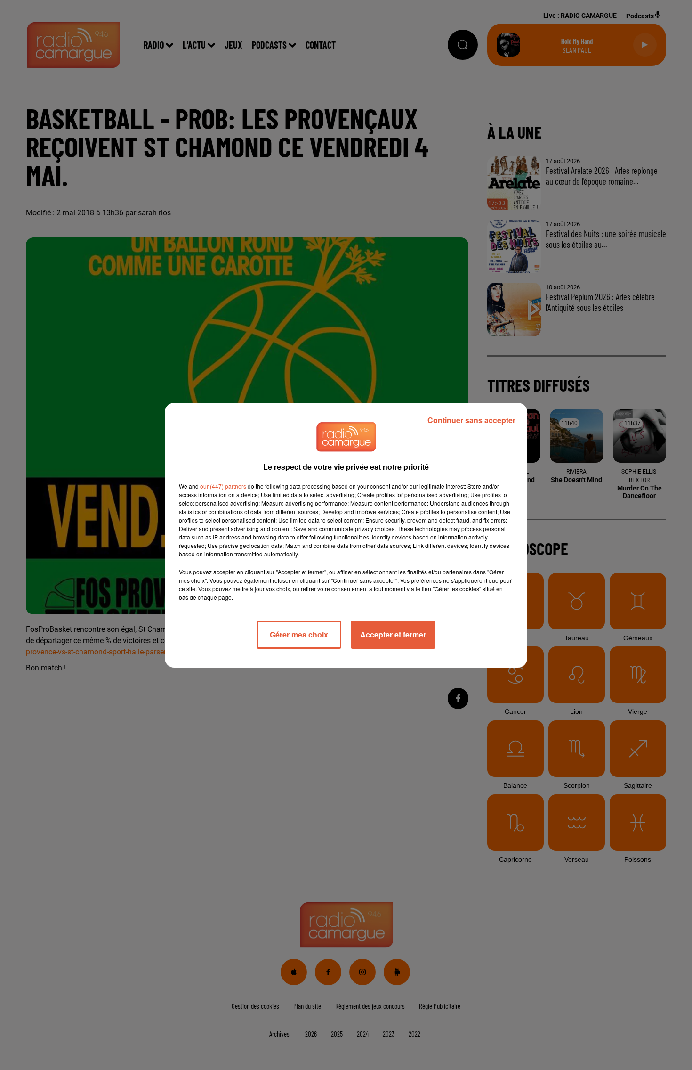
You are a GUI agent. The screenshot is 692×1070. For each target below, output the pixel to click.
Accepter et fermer (393, 634)
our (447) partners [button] (223, 486)
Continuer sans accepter (471, 420)
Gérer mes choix (299, 634)
